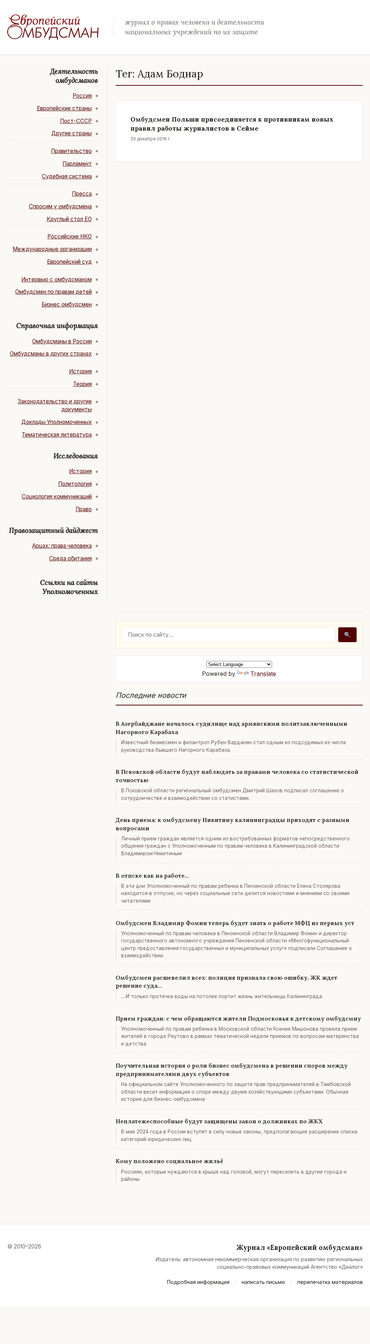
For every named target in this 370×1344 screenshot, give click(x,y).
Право (84, 509)
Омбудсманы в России (62, 341)
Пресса (82, 193)
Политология (75, 483)
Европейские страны (64, 108)
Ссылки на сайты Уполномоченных (69, 587)
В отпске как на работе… (152, 875)
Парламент (77, 163)
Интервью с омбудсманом (56, 279)
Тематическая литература (57, 434)
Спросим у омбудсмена (60, 206)
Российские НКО (69, 236)
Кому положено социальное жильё (169, 1161)
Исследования (75, 455)
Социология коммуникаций (57, 496)
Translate (263, 673)
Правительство (71, 151)
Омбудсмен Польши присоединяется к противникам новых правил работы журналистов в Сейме (232, 123)
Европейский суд (69, 261)
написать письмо (263, 1282)
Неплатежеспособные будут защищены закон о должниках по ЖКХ (219, 1121)
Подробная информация (198, 1282)
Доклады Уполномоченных (56, 422)
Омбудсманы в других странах (51, 353)
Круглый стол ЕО (69, 219)
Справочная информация (57, 325)
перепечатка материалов (330, 1282)
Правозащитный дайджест (53, 530)
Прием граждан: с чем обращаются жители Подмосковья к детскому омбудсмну (238, 1018)
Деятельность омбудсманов (74, 76)
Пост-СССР (76, 121)
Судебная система (67, 176)
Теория (82, 384)
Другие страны (71, 133)
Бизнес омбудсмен (67, 304)
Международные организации (52, 249)
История (80, 371)
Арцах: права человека (62, 545)
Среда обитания (70, 558)
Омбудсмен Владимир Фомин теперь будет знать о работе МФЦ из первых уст (235, 923)
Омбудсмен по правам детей (53, 291)
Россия (82, 95)
